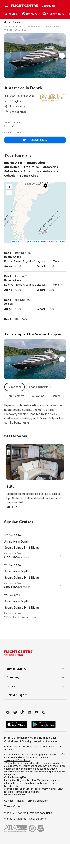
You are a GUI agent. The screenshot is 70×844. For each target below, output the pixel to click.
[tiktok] (22, 712)
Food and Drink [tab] (38, 387)
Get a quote (48, 5)
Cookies (8, 800)
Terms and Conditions (17, 760)
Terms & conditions (37, 800)
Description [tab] (15, 387)
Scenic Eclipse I (35, 55)
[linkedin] (29, 712)
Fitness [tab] (56, 396)
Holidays (31, 13)
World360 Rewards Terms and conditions (28, 813)
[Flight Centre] (25, 5)
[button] (45, 185)
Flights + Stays (55, 13)
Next (62, 56)
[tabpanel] (35, 414)
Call (35, 140)
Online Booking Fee (15, 777)
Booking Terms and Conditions (22, 791)
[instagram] (15, 712)
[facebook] (7, 712)
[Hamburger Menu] (6, 5)
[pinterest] (43, 712)
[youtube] (36, 712)
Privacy (20, 800)
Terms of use (12, 806)
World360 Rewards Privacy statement (26, 818)
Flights (13, 13)
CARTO (61, 241)
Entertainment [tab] (15, 396)
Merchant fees (13, 786)
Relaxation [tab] (38, 396)
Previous (8, 56)
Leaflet (18, 241)
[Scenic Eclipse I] (35, 55)
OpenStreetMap (34, 241)
